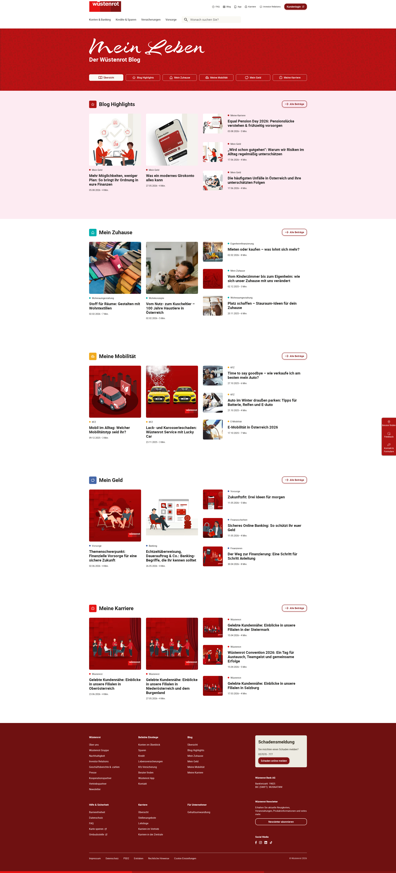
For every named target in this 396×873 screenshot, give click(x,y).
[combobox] (212, 19)
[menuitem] (100, 20)
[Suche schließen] (238, 20)
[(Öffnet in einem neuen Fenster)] (256, 842)
